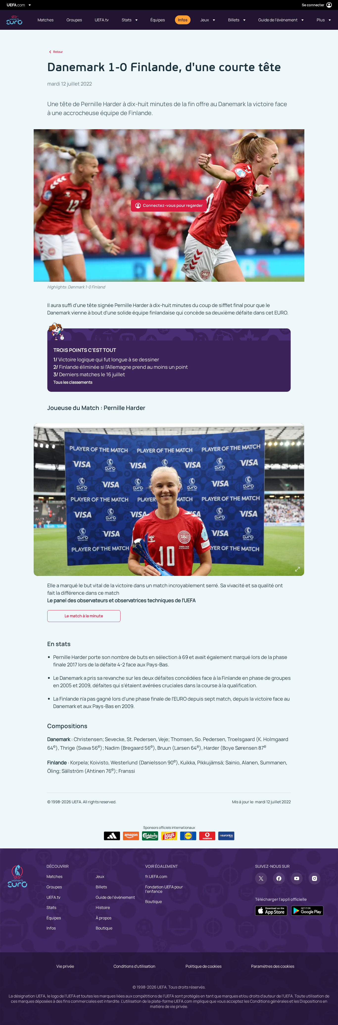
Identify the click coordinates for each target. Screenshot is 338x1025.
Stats (51, 907)
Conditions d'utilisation (134, 966)
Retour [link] (58, 52)
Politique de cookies (203, 966)
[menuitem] (45, 20)
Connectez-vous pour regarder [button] (173, 205)
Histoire (103, 907)
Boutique (104, 928)
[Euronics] (226, 836)
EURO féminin (14, 20)
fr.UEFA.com (156, 876)
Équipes (54, 918)
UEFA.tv (53, 897)
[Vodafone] (207, 836)
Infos (51, 928)
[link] (45, 20)
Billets (101, 887)
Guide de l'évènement (115, 897)
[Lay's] (169, 836)
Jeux (100, 876)
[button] (130, 20)
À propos (103, 918)
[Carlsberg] (150, 835)
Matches (54, 876)
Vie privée (65, 966)
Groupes (54, 887)
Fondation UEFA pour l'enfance (164, 889)
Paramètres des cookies (272, 966)
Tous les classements (72, 382)
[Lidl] (188, 836)
